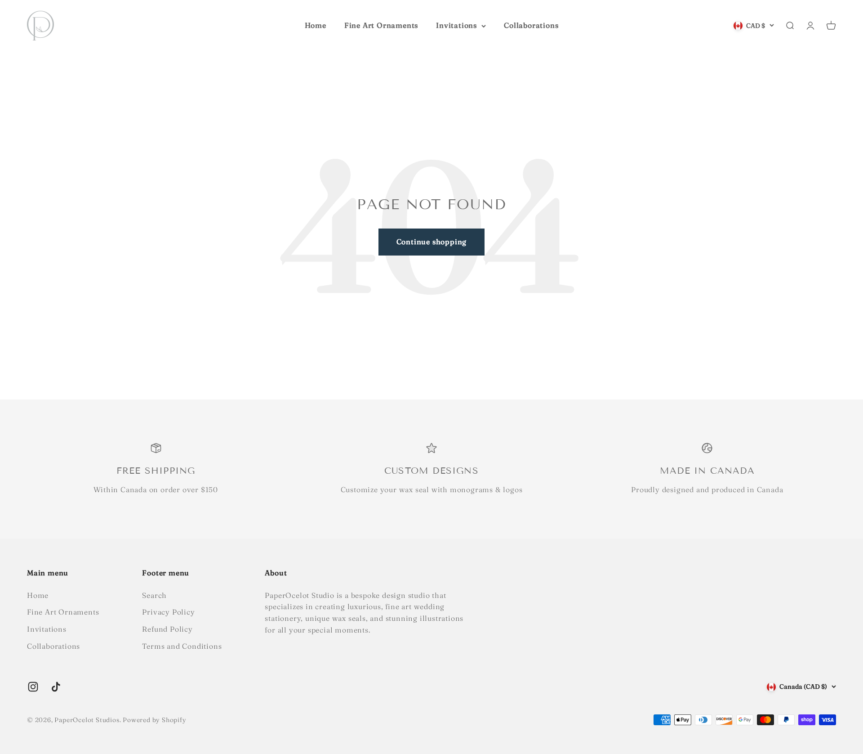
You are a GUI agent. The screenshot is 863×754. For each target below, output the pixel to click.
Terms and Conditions (182, 646)
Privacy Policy (168, 611)
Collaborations (531, 25)
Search (154, 595)
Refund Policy (167, 628)
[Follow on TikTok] (56, 687)
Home (315, 25)
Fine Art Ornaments (381, 25)
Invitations (456, 25)
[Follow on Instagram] (33, 687)
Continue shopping (431, 241)
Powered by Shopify (154, 720)
